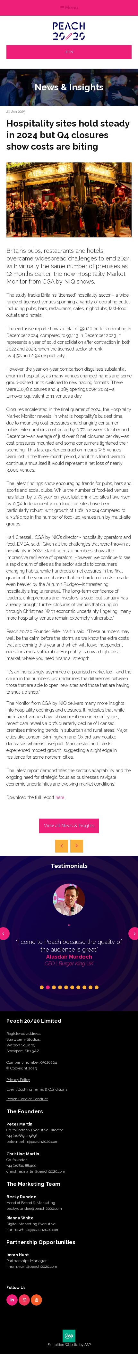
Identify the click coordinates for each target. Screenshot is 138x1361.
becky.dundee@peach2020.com (34, 1208)
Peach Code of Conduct (27, 1099)
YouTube (36, 1300)
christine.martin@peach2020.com (35, 1171)
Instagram (24, 1300)
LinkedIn (12, 1300)
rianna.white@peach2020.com (32, 1229)
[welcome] (69, 38)
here (60, 797)
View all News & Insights (69, 825)
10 (97, 987)
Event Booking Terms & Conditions (36, 1089)
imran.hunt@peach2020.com (31, 1266)
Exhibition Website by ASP (69, 1345)
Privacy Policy (18, 1079)
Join (69, 52)
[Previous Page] (61, 846)
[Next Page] (76, 846)
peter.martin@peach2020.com (32, 1141)
